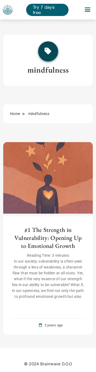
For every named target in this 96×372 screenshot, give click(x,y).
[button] (87, 9)
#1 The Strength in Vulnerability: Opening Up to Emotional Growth (48, 238)
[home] (7, 9)
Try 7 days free (44, 10)
